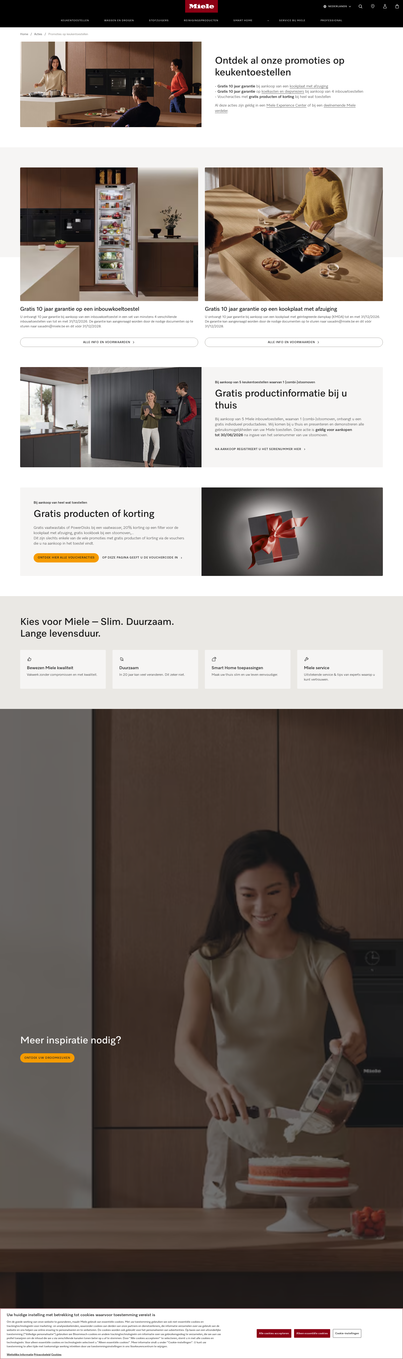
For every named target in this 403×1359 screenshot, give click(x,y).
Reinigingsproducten (201, 20)
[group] (63, 669)
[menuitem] (77, 20)
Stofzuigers (159, 20)
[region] (201, 669)
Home (24, 34)
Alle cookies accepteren (274, 1333)
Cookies (56, 1354)
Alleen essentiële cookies (312, 1333)
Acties (38, 34)
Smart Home (243, 20)
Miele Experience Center (286, 105)
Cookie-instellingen (347, 1333)
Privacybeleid (42, 1354)
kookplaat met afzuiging (309, 86)
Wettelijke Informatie (20, 1354)
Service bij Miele (292, 20)
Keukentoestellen (75, 20)
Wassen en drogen (119, 20)
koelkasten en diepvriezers (283, 91)
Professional (331, 20)
